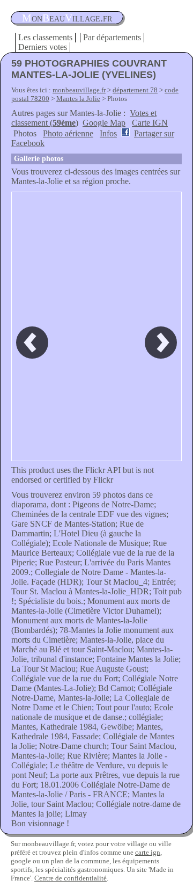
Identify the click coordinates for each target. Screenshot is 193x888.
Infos (108, 133)
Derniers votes (42, 47)
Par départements (112, 37)
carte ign (147, 852)
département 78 (135, 90)
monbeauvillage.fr (79, 90)
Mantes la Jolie (78, 98)
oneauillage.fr (67, 18)
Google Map (104, 122)
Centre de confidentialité (70, 878)
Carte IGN (150, 122)
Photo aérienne (68, 133)
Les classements (45, 37)
